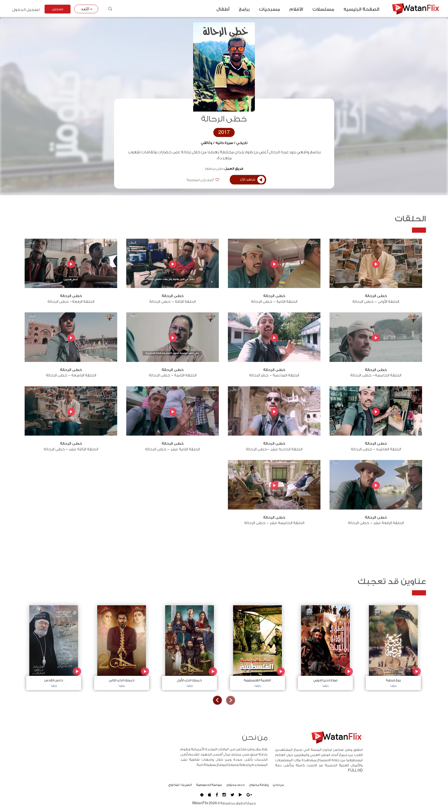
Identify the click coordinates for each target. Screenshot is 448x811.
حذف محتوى (235, 784)
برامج (244, 9)
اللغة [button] (85, 9)
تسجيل (57, 9)
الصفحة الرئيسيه (361, 9)
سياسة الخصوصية (209, 784)
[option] (393, 646)
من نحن (278, 784)
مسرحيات (269, 9)
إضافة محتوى (259, 784)
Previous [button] (231, 700)
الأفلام (296, 9)
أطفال (222, 9)
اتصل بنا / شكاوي (180, 784)
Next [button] (217, 700)
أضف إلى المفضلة (200, 180)
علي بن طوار (213, 168)
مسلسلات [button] (323, 9)
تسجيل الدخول (26, 10)
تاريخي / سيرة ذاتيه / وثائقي (224, 143)
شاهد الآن (247, 179)
